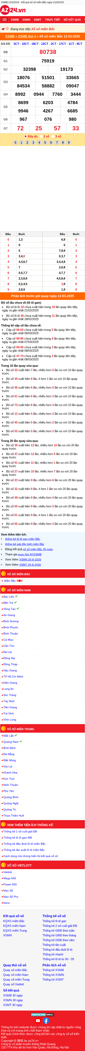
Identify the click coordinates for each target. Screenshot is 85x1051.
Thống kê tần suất (54, 944)
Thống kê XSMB (53, 970)
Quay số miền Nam (15, 974)
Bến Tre (8, 602)
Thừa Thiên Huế (13, 815)
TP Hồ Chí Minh (13, 676)
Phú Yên (8, 791)
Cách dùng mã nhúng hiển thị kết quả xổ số (30, 856)
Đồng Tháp (10, 664)
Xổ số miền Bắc (43, 29)
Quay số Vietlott (13, 984)
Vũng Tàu (9, 608)
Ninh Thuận (10, 784)
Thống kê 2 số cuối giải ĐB (20, 831)
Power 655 (10, 884)
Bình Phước (10, 627)
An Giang (9, 615)
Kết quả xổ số (13, 916)
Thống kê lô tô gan (54, 921)
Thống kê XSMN (53, 974)
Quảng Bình (10, 797)
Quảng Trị (9, 809)
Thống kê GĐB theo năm (58, 940)
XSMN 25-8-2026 (30, 559)
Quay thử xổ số (14, 965)
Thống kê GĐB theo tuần (58, 930)
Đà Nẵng (8, 754)
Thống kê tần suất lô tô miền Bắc (24, 849)
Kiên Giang (10, 682)
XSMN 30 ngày (13, 1000)
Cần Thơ (8, 645)
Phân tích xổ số (54, 965)
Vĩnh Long (9, 719)
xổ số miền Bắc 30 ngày (38, 549)
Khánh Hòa (10, 772)
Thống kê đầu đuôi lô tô (57, 949)
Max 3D (8, 890)
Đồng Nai (9, 658)
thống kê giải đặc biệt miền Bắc (24, 544)
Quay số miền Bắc (15, 970)
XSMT (38, 19)
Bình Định (9, 748)
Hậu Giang (10, 670)
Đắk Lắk (8, 735)
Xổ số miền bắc (18, 574)
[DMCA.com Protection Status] (42, 1015)
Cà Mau (8, 639)
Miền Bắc (10, 580)
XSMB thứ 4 (27, 36)
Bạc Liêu (8, 596)
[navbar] (4, 19)
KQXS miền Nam (14, 925)
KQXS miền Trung (15, 930)
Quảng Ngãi (10, 803)
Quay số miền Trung (16, 979)
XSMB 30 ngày (13, 995)
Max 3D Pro (10, 896)
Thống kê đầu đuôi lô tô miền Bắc (24, 843)
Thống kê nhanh (52, 954)
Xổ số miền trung (20, 729)
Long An (8, 688)
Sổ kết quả (72, 19)
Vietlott (7, 872)
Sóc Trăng (9, 695)
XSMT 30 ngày (13, 1005)
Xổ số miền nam (19, 590)
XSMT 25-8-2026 (30, 564)
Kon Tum (9, 778)
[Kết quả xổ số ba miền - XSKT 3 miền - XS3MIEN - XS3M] (13, 10)
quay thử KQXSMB (30, 554)
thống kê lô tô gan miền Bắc (22, 538)
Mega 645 (9, 878)
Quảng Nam (11, 741)
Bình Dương (11, 621)
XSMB (15, 19)
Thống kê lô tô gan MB (17, 837)
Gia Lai (7, 766)
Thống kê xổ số (54, 916)
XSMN (26, 19)
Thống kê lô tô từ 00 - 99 (58, 959)
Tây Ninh (9, 701)
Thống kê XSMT (53, 979)
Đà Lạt (7, 652)
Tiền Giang (10, 707)
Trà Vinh (8, 713)
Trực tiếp (52, 19)
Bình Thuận (10, 633)
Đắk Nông (9, 760)
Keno (6, 902)
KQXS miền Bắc (14, 921)
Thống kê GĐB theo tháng (59, 935)
